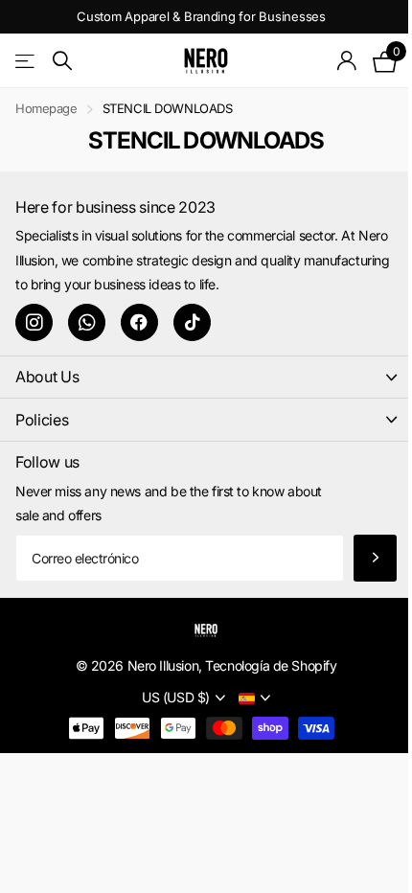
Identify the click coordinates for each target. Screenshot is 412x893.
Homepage (46, 108)
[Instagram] (34, 322)
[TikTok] (192, 322)
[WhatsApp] (86, 322)
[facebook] (139, 322)
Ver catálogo (26, 61)
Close (206, 377)
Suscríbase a (375, 558)
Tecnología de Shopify (270, 665)
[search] (62, 60)
